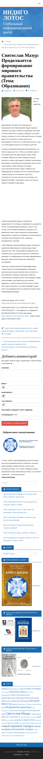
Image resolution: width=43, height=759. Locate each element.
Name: (5, 384)
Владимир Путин (16, 704)
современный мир (30, 732)
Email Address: (8, 392)
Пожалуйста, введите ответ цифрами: (17, 410)
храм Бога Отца (10, 735)
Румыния (36, 710)
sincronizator (5, 692)
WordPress (18, 754)
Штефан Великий (24, 717)
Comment (5, 368)
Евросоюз (25, 704)
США (3, 714)
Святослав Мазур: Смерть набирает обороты (19, 533)
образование (19, 331)
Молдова (10, 707)
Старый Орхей (35, 714)
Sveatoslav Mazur (18, 691)
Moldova (5, 689)
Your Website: (7, 401)
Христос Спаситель (10, 717)
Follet (27, 754)
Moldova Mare (13, 689)
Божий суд (9, 701)
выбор (8, 720)
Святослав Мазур (31, 331)
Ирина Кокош (32, 704)
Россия (29, 710)
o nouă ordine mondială (29, 688)
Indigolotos (8, 91)
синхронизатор (18, 732)
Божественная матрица (20, 695)
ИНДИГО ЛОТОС (15, 14)
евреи (12, 720)
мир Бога (18, 720)
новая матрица (25, 723)
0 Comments (32, 91)
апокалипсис (32, 717)
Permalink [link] (7, 334)
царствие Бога (19, 735)
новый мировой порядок (17, 726)
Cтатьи (8, 41)
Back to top (21, 745)
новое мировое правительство (21, 328)
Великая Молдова (21, 701)
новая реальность (35, 723)
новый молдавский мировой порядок (21, 728)
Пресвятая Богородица (18, 710)
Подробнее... (36, 585)
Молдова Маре (24, 707)
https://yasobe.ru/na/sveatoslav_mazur (15, 316)
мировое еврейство (14, 723)
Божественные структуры (13, 698)
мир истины (30, 719)
